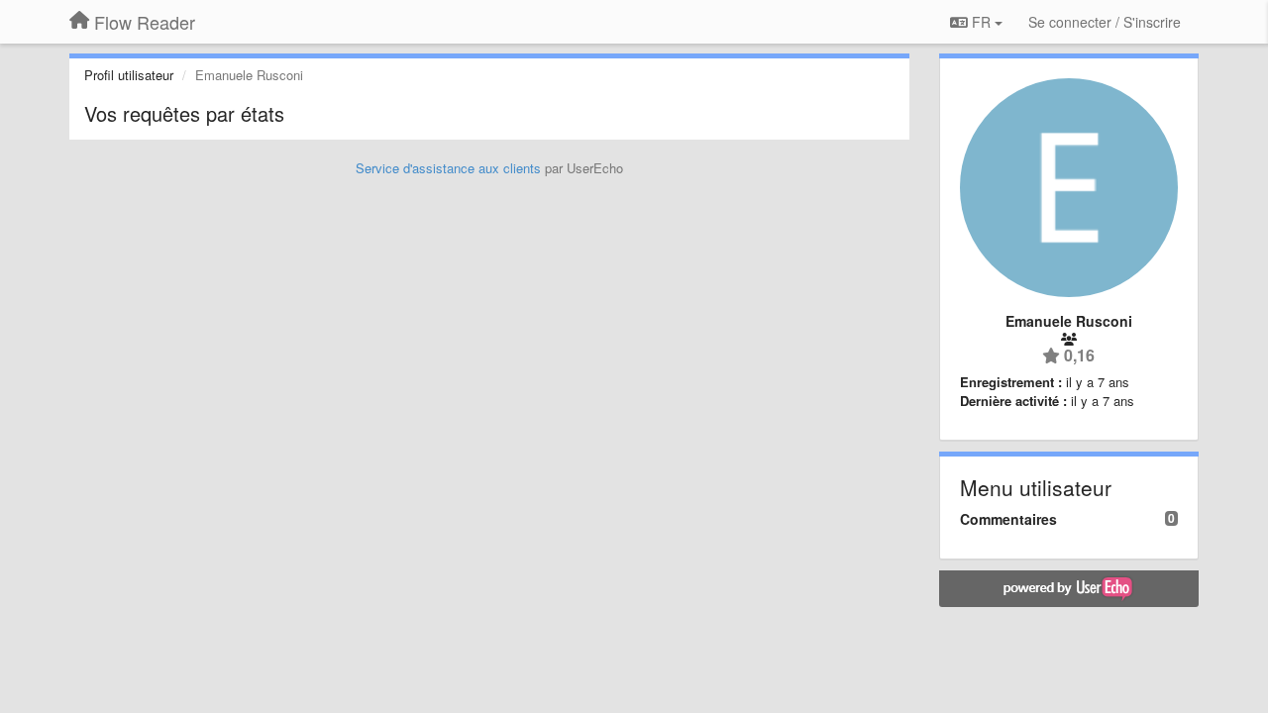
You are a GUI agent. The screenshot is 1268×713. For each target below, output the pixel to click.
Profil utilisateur (128, 74)
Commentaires (1008, 519)
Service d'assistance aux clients (448, 167)
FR (981, 22)
